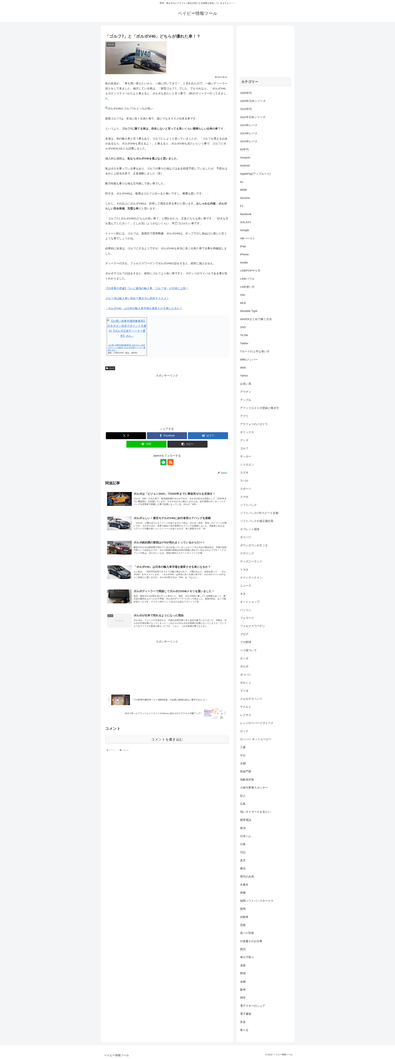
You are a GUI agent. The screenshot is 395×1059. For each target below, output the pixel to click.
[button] (187, 444)
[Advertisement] (167, 399)
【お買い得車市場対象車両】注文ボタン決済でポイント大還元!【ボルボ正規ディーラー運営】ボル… (126, 347)
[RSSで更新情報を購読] (170, 462)
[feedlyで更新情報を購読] (163, 462)
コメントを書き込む (167, 739)
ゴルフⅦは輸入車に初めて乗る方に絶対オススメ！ (137, 298)
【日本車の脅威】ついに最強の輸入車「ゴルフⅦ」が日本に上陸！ (147, 288)
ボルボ (111, 368)
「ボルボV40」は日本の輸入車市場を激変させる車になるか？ (143, 308)
